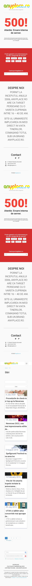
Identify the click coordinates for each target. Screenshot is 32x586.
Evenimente (14, 58)
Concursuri (18, 241)
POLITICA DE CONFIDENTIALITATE (16, 566)
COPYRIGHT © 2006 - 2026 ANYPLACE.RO (16, 568)
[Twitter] (18, 158)
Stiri (13, 241)
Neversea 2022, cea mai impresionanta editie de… (16, 426)
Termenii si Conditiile (19, 559)
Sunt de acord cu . (15, 559)
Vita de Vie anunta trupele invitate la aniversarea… (13, 484)
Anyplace (17, 6)
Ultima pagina (8, 540)
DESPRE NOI (16, 564)
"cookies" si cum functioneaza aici (19, 577)
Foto (24, 58)
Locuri (20, 58)
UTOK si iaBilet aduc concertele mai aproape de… (15, 514)
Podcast (8, 241)
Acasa (8, 58)
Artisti (24, 241)
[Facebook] (15, 158)
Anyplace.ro (18, 172)
